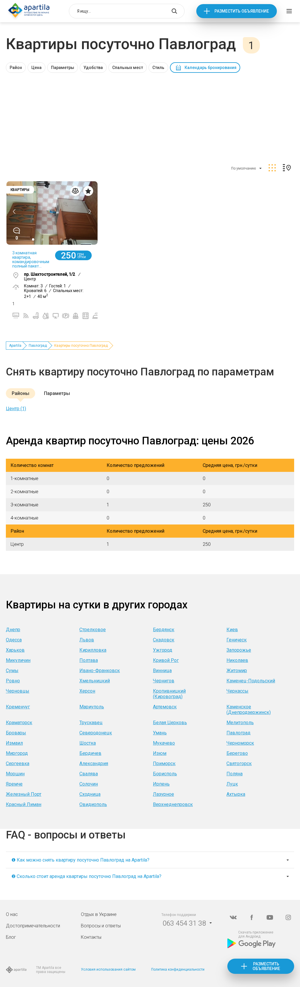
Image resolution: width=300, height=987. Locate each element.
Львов (86, 640)
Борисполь (165, 774)
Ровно (13, 681)
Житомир (236, 670)
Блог (11, 937)
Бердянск (163, 629)
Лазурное (163, 794)
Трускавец (91, 722)
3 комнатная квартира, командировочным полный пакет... (30, 259)
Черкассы (237, 691)
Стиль (158, 67)
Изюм (159, 753)
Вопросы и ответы (101, 926)
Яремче (14, 784)
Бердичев (90, 753)
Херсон (87, 691)
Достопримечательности (33, 926)
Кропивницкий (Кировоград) (169, 693)
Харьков (15, 650)
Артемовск (165, 707)
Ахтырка (235, 794)
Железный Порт (23, 794)
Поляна (234, 774)
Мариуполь (91, 707)
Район (16, 67)
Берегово (237, 753)
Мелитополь (240, 722)
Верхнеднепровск (173, 804)
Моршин (15, 774)
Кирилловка (92, 650)
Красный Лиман (23, 804)
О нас (12, 914)
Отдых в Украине (99, 914)
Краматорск (19, 722)
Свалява (88, 774)
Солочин (88, 784)
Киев (232, 629)
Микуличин (18, 660)
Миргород (17, 753)
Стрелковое (92, 629)
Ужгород (162, 650)
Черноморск (240, 743)
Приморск (164, 763)
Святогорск (239, 763)
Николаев (237, 660)
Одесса (14, 640)
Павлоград (38, 346)
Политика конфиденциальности (177, 969)
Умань (160, 733)
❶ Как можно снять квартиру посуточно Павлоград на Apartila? (80, 860)
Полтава (88, 660)
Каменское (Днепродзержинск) (248, 709)
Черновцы (17, 691)
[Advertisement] (150, 117)
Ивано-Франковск (99, 670)
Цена (36, 67)
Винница (162, 670)
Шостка (87, 743)
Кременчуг (18, 707)
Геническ (236, 640)
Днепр (13, 629)
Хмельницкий (94, 681)
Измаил (14, 743)
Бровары (16, 733)
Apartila (15, 346)
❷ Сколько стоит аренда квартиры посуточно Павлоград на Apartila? (86, 876)
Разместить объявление (241, 11)
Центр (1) (16, 408)
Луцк (232, 784)
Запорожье (238, 650)
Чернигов (163, 681)
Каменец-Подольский (250, 681)
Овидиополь (93, 804)
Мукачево (164, 743)
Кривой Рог (166, 660)
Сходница (89, 794)
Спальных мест (127, 67)
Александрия (93, 763)
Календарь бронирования (210, 67)
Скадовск (163, 640)
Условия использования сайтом (108, 969)
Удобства (93, 67)
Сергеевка (17, 763)
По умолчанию (243, 168)
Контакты (91, 937)
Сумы (12, 670)
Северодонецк (95, 733)
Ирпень (161, 784)
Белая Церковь (170, 722)
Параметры (62, 67)
